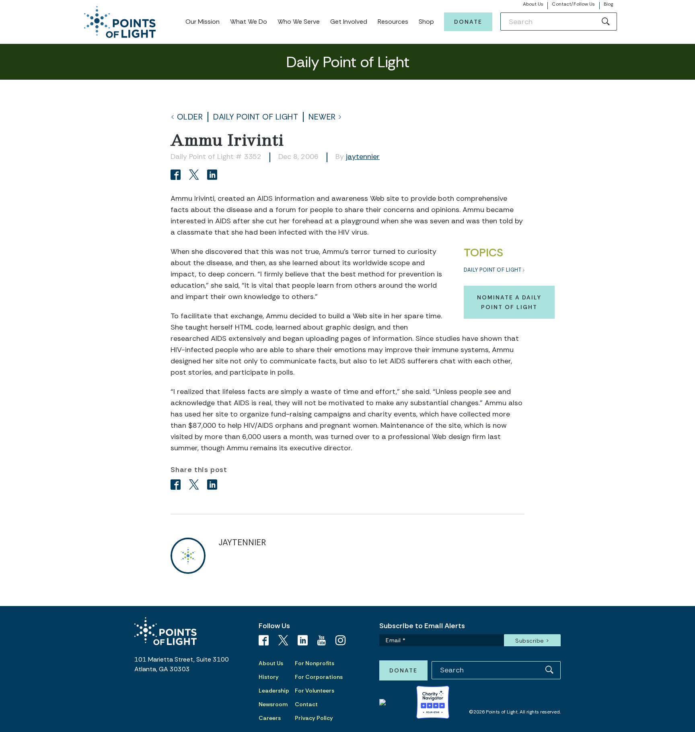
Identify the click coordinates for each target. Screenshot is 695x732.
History (269, 676)
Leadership (274, 690)
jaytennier (363, 156)
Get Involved (348, 21)
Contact (306, 704)
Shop (426, 21)
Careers (270, 718)
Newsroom (273, 704)
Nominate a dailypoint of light (509, 302)
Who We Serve (299, 21)
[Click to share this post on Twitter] (195, 175)
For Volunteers (314, 690)
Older (190, 117)
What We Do (248, 21)
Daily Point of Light (255, 117)
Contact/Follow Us (573, 4)
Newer (322, 117)
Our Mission (202, 21)
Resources (393, 21)
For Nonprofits (314, 663)
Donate (468, 21)
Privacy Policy (314, 718)
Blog (608, 4)
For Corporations (319, 676)
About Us (533, 4)
